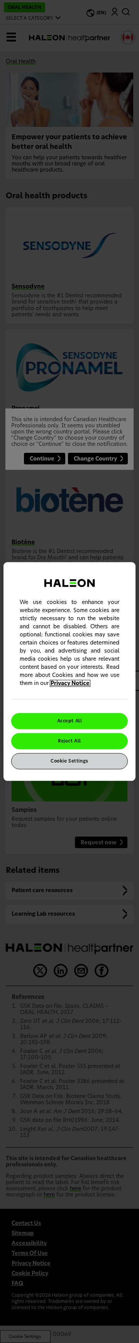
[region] (69, 671)
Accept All (69, 721)
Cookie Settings (69, 761)
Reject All (69, 741)
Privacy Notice (70, 683)
